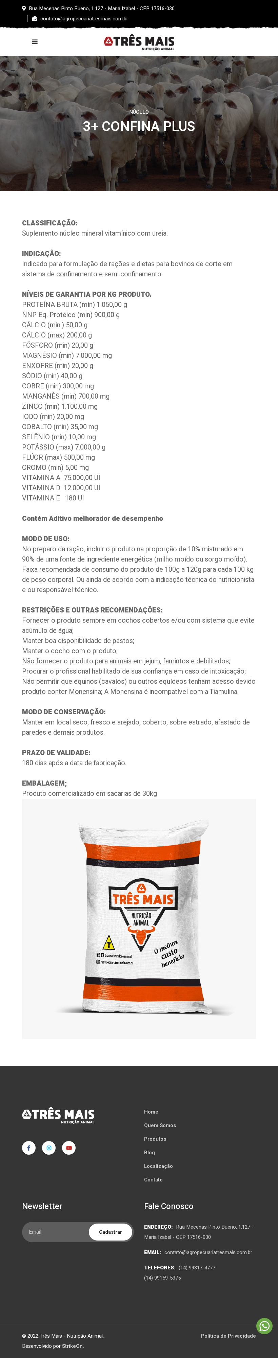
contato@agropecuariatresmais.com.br (208, 1252)
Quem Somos (160, 1125)
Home (151, 1112)
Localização (158, 1166)
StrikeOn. (73, 1346)
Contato (153, 1179)
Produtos (155, 1139)
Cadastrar (110, 1232)
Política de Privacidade (228, 1336)
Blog (149, 1152)
